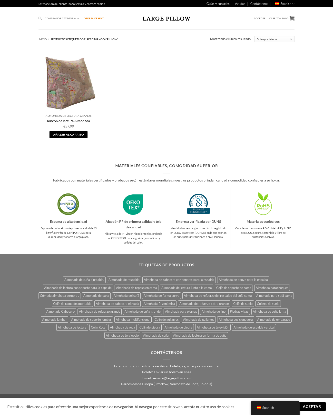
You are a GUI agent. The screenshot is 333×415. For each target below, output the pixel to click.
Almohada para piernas (181, 311)
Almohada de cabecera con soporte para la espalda (179, 280)
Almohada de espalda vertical (254, 327)
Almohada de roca (122, 327)
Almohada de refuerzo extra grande (204, 304)
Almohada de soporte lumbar (91, 319)
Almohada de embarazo (273, 319)
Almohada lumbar (54, 319)
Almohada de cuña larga (269, 311)
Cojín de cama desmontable (72, 304)
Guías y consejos (218, 4)
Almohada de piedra (178, 327)
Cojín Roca (98, 327)
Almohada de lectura (72, 327)
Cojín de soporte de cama (233, 288)
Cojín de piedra (149, 327)
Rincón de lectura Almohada (68, 121)
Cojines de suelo (268, 304)
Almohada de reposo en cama (136, 288)
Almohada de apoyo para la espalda (243, 280)
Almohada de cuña (156, 335)
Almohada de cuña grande (143, 311)
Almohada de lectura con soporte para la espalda (78, 288)
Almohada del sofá (126, 296)
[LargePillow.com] (166, 18)
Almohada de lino (213, 311)
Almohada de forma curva (161, 296)
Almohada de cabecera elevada (117, 304)
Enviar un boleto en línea (172, 372)
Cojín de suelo (243, 304)
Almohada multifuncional (133, 319)
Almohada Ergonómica (159, 304)
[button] (259, 18)
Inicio (43, 39)
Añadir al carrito (68, 134)
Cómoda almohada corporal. (59, 296)
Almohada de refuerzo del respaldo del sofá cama (218, 296)
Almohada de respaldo (123, 280)
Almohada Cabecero (60, 311)
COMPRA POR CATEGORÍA (60, 18)
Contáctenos (259, 4)
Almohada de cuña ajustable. (84, 280)
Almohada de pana (96, 296)
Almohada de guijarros (198, 319)
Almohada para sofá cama (274, 296)
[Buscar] (40, 18)
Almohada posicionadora (236, 319)
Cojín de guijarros (167, 319)
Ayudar (240, 4)
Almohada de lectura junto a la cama (186, 288)
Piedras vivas (239, 311)
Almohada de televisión (213, 327)
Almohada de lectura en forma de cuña (199, 335)
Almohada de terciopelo (122, 335)
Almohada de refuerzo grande (99, 311)
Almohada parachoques (272, 288)
